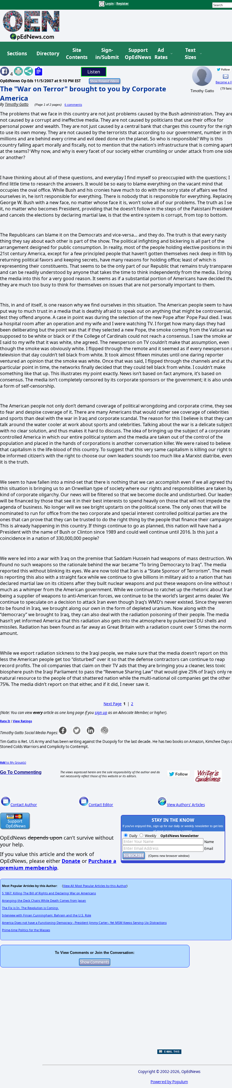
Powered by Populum (169, 1081)
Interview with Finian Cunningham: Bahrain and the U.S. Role (46, 915)
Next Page (113, 703)
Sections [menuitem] (17, 53)
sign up (101, 712)
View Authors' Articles (186, 804)
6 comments (73, 105)
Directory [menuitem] (47, 53)
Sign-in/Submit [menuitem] (106, 54)
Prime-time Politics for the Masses (26, 930)
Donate (71, 860)
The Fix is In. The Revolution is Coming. (30, 908)
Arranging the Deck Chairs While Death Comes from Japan (44, 901)
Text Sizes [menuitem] (190, 54)
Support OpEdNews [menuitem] (136, 54)
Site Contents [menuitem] (76, 54)
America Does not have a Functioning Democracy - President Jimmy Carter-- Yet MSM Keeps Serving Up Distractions (84, 923)
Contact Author (23, 804)
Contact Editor (101, 804)
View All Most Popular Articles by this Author (94, 886)
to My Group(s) (13, 762)
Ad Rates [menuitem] (160, 54)
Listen (93, 72)
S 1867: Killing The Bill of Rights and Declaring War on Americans (49, 893)
